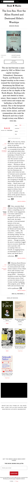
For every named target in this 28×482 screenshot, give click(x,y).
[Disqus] (14, 431)
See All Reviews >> (18, 293)
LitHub (12, 481)
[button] (14, 390)
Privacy (17, 481)
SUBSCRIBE (14, 473)
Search (17, 1)
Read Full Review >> (22, 201)
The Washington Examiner (4, 150)
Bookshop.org (5, 479)
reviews (9, 130)
